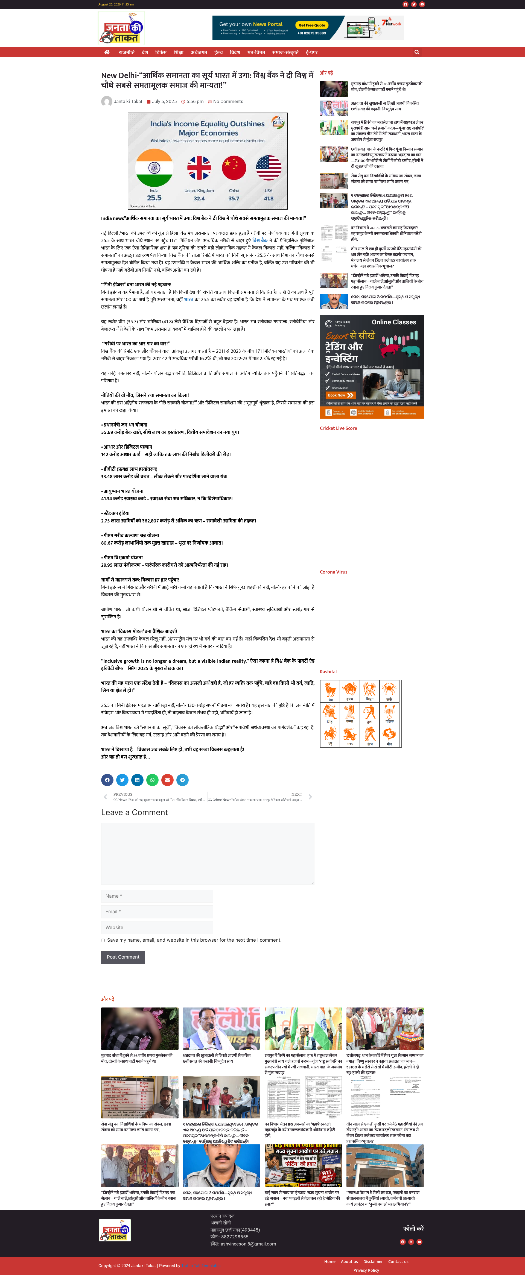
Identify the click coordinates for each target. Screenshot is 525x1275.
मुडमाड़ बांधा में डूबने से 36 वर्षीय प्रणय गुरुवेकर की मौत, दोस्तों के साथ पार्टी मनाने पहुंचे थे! (386, 87)
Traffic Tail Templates (201, 1265)
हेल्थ (218, 52)
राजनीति (127, 52)
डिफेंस (161, 52)
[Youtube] (422, 4)
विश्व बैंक (260, 241)
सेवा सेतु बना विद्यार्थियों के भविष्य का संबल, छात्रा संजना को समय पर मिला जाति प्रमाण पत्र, (386, 179)
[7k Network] (308, 38)
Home (330, 1261)
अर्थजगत (199, 52)
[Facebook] (405, 4)
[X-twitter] (411, 1242)
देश (145, 52)
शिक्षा (178, 52)
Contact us (398, 1261)
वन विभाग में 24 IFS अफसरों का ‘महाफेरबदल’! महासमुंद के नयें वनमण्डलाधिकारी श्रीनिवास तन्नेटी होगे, (386, 234)
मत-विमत (256, 52)
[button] (417, 52)
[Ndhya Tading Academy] (372, 417)
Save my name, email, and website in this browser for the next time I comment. (194, 940)
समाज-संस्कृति (285, 52)
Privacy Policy (366, 1270)
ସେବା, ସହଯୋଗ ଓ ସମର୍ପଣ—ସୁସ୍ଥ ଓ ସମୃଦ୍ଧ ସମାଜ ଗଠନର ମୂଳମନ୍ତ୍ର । (385, 299)
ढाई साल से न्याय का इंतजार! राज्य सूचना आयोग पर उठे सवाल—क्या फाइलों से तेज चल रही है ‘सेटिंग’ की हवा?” (302, 1198)
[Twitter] (414, 4)
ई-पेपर (312, 52)
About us (349, 1261)
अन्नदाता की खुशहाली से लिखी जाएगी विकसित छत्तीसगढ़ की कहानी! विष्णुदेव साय (385, 106)
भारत (188, 300)
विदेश (235, 52)
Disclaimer (373, 1261)
